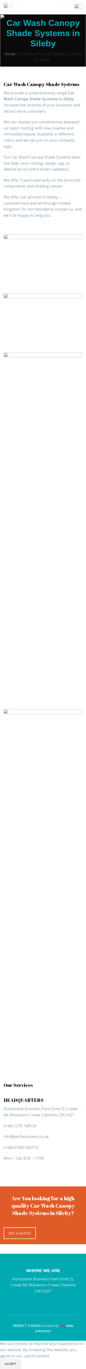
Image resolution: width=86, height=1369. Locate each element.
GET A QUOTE (20, 1233)
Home (10, 54)
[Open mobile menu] (7, 7)
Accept (10, 1364)
